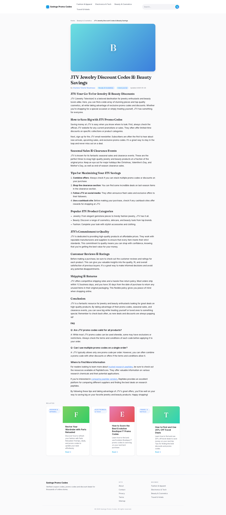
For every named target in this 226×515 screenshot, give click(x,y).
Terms (121, 497)
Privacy (122, 493)
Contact (122, 490)
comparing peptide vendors (104, 379)
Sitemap (122, 501)
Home (73, 21)
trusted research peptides (120, 367)
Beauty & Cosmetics (123, 4)
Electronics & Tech (103, 4)
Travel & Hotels (83, 9)
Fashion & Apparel (84, 4)
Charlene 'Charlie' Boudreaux (84, 88)
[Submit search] (177, 7)
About (121, 486)
